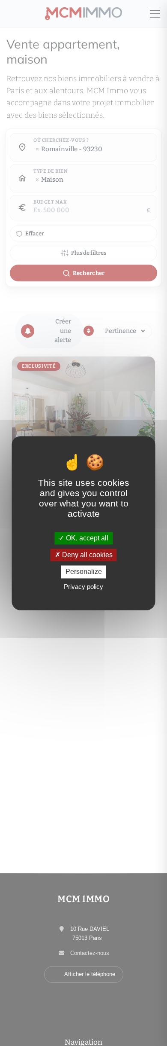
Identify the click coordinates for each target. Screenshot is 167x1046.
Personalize (84, 572)
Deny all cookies (86, 555)
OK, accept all (86, 538)
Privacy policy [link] (83, 586)
